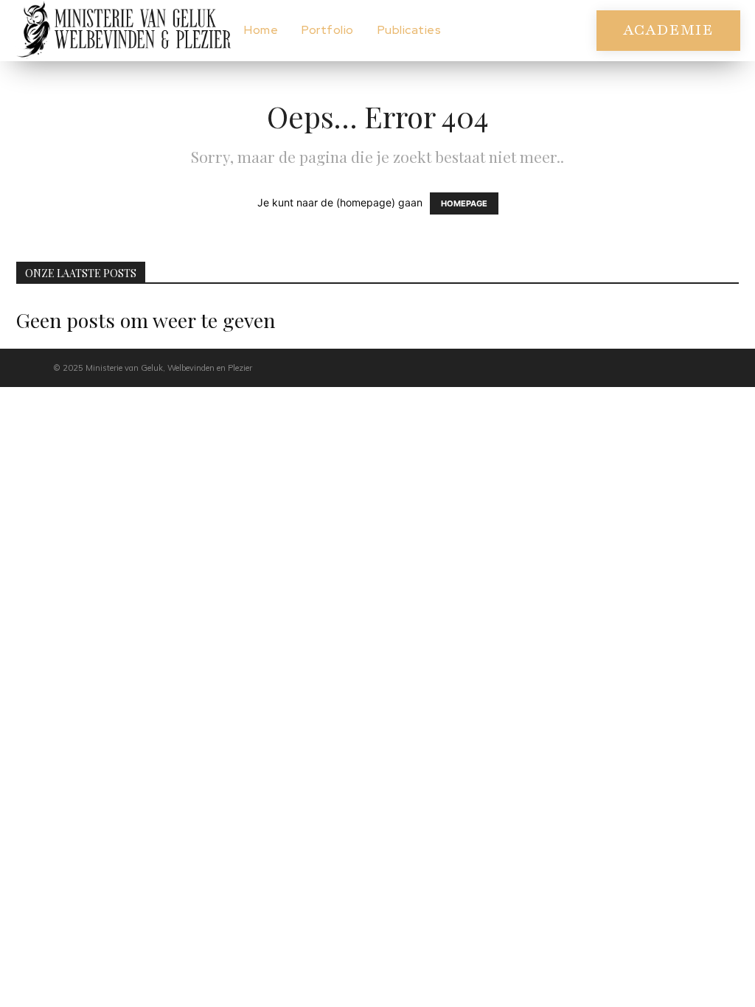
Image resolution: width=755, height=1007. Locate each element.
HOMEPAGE (464, 203)
